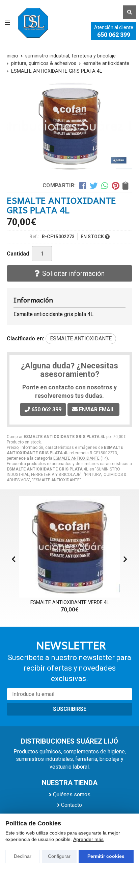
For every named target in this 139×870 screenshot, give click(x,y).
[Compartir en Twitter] (94, 185)
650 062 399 (113, 34)
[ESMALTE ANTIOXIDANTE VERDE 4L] (69, 547)
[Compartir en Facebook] (82, 185)
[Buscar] (129, 12)
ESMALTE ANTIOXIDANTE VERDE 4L (69, 602)
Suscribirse (69, 709)
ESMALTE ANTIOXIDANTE (76, 458)
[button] (125, 559)
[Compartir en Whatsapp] (104, 185)
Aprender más (88, 839)
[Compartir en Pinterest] (115, 185)
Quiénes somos (71, 794)
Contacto (71, 805)
